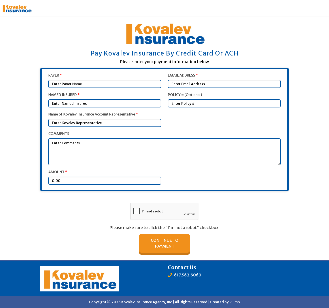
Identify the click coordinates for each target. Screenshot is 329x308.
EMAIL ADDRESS (183, 75)
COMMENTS (58, 133)
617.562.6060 (187, 275)
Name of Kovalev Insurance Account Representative (93, 114)
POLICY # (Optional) (185, 94)
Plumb (234, 302)
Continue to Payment (164, 243)
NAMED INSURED (64, 94)
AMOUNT (57, 172)
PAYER (55, 75)
